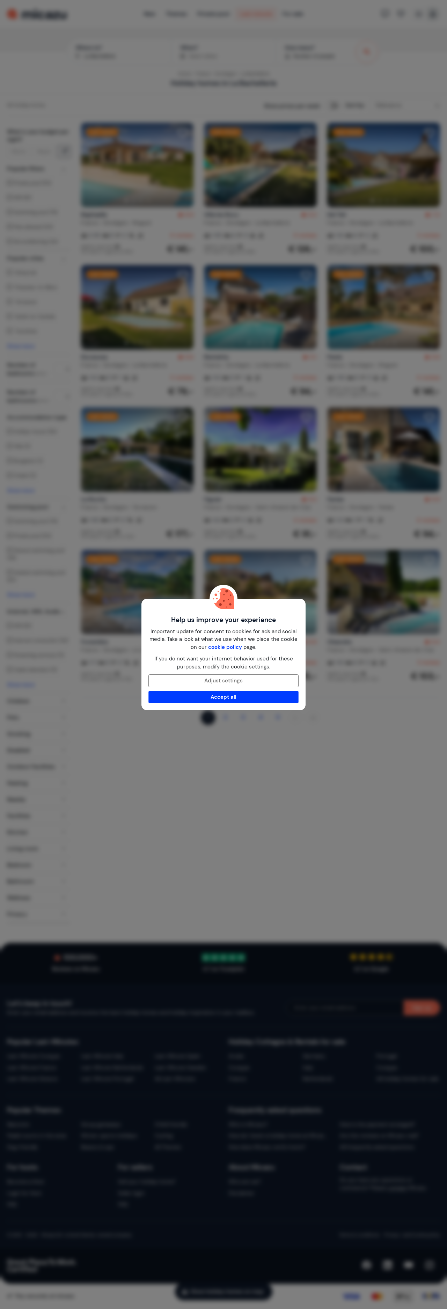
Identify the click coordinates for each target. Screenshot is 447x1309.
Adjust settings (223, 680)
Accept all (223, 697)
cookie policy (225, 647)
